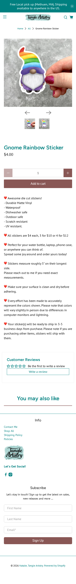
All (29, 28)
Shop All (9, 431)
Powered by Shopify (54, 565)
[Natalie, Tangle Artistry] (38, 17)
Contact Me (10, 427)
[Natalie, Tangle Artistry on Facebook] (6, 475)
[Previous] (27, 113)
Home (20, 28)
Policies (8, 439)
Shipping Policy (13, 435)
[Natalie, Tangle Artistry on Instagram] (10, 475)
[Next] (49, 113)
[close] (72, 6)
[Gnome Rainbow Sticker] (38, 73)
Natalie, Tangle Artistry (31, 565)
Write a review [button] (38, 372)
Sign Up (38, 540)
